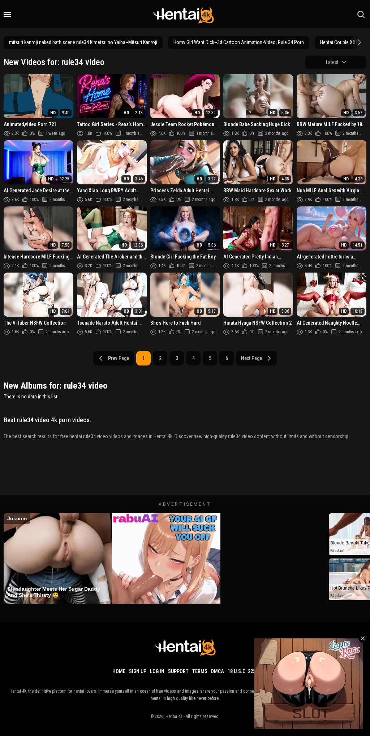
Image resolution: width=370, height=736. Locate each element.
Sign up (137, 671)
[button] (358, 42)
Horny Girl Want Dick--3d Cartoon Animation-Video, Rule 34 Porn (238, 42)
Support (178, 671)
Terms (199, 671)
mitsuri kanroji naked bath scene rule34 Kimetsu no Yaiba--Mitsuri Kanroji (83, 42)
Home (118, 671)
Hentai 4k (173, 716)
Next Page (251, 358)
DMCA (217, 671)
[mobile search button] (361, 14)
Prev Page (118, 358)
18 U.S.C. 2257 (243, 671)
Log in (157, 671)
